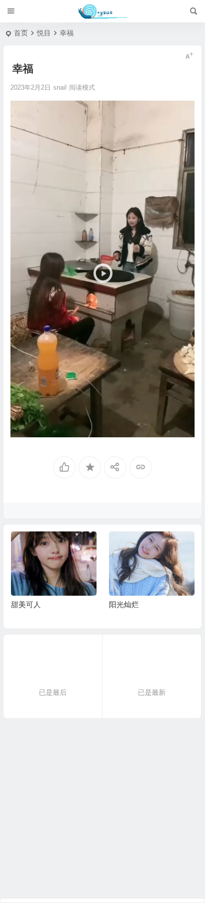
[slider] (94, 426)
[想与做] (102, 11)
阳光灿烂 (124, 604)
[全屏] (182, 427)
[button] (102, 268)
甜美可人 (26, 604)
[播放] (23, 427)
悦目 (44, 33)
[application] (102, 269)
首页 (21, 33)
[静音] (166, 427)
